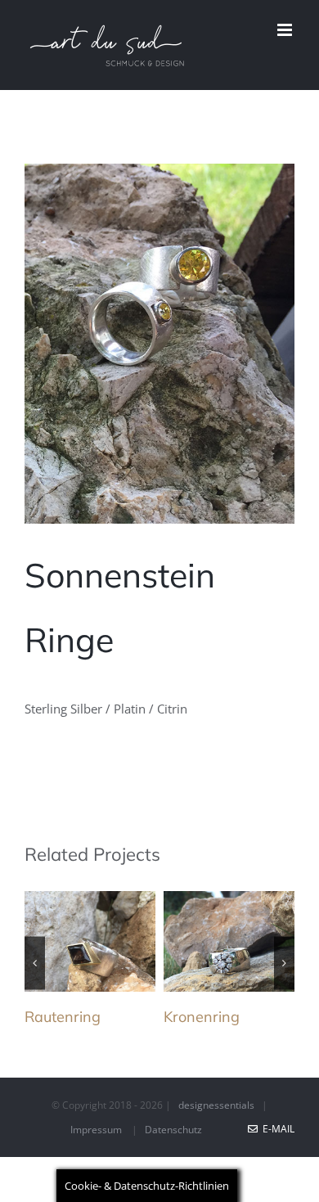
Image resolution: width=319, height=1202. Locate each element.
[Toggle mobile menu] (285, 29)
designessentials (216, 1105)
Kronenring (202, 1016)
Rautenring (63, 1016)
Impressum (96, 1130)
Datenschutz (173, 1130)
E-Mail (276, 1129)
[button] (35, 962)
